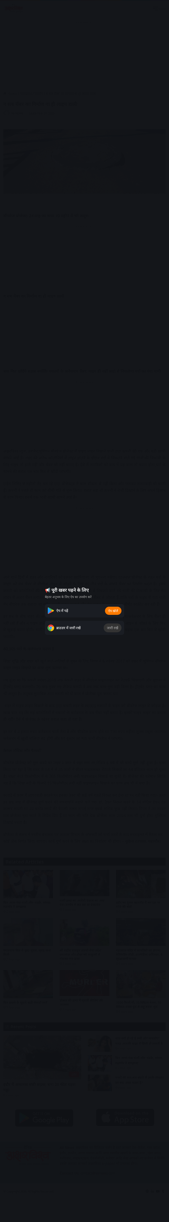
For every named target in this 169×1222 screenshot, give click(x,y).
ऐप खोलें (113, 611)
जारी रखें (112, 627)
